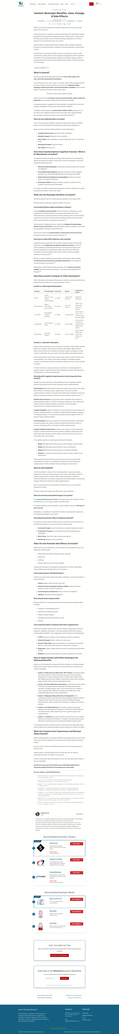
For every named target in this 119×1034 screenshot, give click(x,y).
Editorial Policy (97, 1031)
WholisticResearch (57, 9)
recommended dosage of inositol (46, 499)
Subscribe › (64, 978)
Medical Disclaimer (89, 1031)
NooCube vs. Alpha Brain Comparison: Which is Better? (73, 997)
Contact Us (66, 1031)
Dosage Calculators (87, 1015)
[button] (57, 24)
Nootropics (64, 9)
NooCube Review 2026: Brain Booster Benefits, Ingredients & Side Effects (46, 997)
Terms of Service (80, 1031)
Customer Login (86, 1019)
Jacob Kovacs (44, 813)
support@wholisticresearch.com (72, 1021)
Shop (83, 1017)
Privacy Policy (73, 1031)
